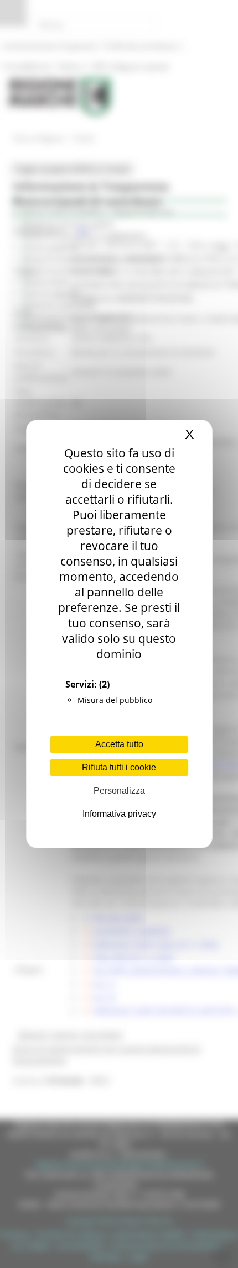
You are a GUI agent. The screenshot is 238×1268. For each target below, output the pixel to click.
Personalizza (119, 790)
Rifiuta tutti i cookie (119, 767)
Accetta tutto (119, 744)
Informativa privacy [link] (119, 813)
